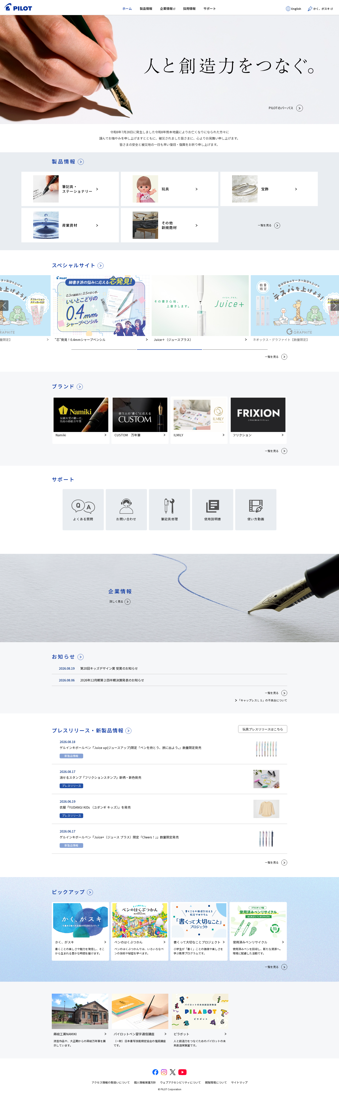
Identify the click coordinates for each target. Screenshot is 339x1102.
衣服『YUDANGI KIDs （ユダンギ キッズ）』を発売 (95, 807)
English (296, 9)
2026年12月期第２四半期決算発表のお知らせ (112, 680)
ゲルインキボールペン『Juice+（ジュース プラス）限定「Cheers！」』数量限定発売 (119, 837)
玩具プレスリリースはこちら (262, 729)
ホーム (127, 8)
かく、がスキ (321, 9)
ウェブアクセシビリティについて (180, 1082)
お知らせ (64, 657)
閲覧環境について (216, 1082)
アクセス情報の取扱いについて (111, 1082)
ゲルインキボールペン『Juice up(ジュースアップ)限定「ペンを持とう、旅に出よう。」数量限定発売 (130, 747)
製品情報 (146, 8)
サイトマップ (239, 1082)
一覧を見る (265, 225)
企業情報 (166, 8)
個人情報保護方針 (145, 1082)
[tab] (103, 349)
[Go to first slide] (335, 305)
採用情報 (189, 8)
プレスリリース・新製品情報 (88, 730)
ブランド (63, 386)
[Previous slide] (4, 305)
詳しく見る (116, 601)
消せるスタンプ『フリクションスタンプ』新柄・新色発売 (100, 777)
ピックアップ (68, 892)
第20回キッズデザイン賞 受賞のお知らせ (109, 668)
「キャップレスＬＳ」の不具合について (262, 700)
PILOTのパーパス (281, 108)
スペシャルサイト (74, 265)
